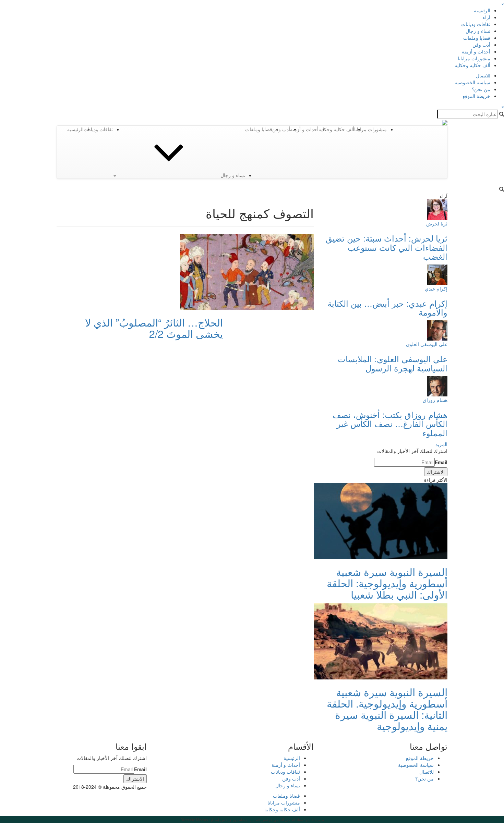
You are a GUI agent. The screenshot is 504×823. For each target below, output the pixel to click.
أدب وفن (481, 44)
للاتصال (483, 75)
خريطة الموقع (476, 96)
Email (441, 462)
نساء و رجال (478, 30)
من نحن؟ (481, 89)
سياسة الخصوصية (472, 82)
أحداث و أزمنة (476, 51)
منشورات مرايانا (474, 58)
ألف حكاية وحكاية (472, 65)
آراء (486, 17)
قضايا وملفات (476, 37)
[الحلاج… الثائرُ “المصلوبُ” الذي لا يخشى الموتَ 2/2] (247, 271)
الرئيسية (482, 10)
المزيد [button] (441, 444)
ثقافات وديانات (475, 24)
